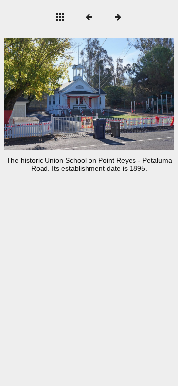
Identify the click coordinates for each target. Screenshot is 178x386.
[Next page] (123, 94)
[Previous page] (38, 94)
